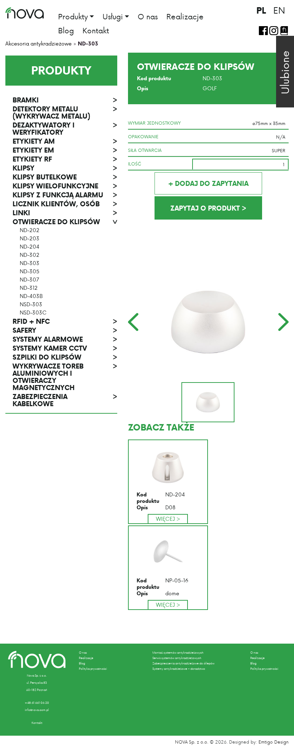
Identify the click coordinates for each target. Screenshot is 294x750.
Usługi (113, 17)
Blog (66, 30)
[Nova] (37, 659)
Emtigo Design (274, 742)
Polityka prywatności (93, 669)
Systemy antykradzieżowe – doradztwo (178, 669)
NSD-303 (31, 304)
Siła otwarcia (145, 150)
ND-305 (29, 271)
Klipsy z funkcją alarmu (65, 194)
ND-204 (29, 247)
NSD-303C (33, 312)
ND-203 (29, 238)
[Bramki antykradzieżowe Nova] (24, 13)
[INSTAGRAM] (273, 30)
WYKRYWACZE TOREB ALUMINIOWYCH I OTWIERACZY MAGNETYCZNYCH (65, 376)
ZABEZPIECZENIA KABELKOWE (65, 400)
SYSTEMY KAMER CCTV (65, 348)
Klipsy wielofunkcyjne (65, 185)
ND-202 (29, 230)
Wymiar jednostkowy (154, 123)
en (279, 10)
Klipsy (65, 168)
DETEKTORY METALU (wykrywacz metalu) (65, 112)
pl (261, 10)
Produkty (73, 17)
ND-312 (29, 288)
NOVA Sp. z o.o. (191, 742)
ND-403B (31, 296)
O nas (148, 16)
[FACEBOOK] (263, 30)
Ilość (134, 163)
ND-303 (29, 263)
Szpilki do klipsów (65, 357)
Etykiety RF (65, 159)
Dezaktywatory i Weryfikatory (65, 128)
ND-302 (29, 255)
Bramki (65, 100)
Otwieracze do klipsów (65, 221)
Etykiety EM (65, 150)
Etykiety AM (65, 141)
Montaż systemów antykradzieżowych (177, 652)
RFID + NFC (65, 321)
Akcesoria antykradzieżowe (38, 43)
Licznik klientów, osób (65, 203)
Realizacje (185, 16)
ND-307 (29, 280)
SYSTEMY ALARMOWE (65, 339)
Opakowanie (143, 136)
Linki (65, 212)
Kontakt (95, 30)
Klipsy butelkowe (65, 177)
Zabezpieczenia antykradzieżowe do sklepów (183, 663)
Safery (65, 330)
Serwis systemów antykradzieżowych (176, 658)
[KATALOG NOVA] (284, 30)
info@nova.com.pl (37, 710)
